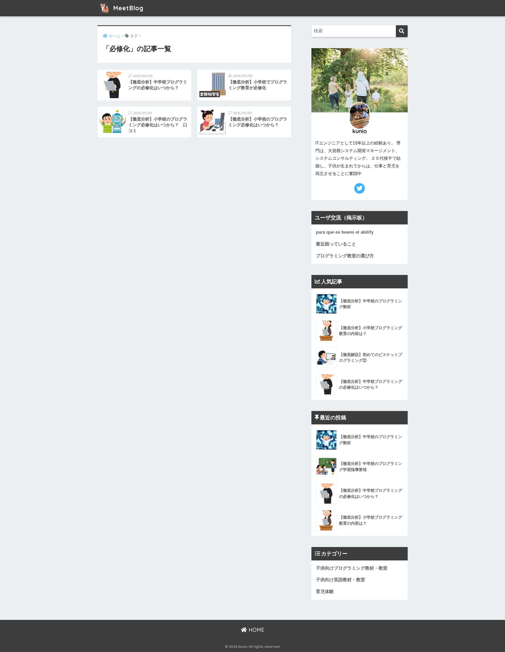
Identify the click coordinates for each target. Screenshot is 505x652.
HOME (255, 629)
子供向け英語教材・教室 (340, 579)
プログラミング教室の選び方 (345, 255)
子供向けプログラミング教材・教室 (351, 568)
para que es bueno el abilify (344, 232)
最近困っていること (336, 244)
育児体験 (325, 591)
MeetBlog (127, 8)
